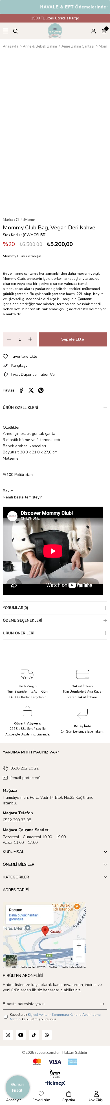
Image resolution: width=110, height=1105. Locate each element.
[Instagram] (8, 1035)
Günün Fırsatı (17, 1087)
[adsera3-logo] (55, 1073)
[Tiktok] (34, 1035)
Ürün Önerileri (18, 633)
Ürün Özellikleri (20, 407)
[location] (44, 935)
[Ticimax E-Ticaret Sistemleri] (55, 1084)
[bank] (55, 1062)
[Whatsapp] (47, 1035)
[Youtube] (21, 1035)
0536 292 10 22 (24, 768)
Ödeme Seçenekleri (22, 620)
